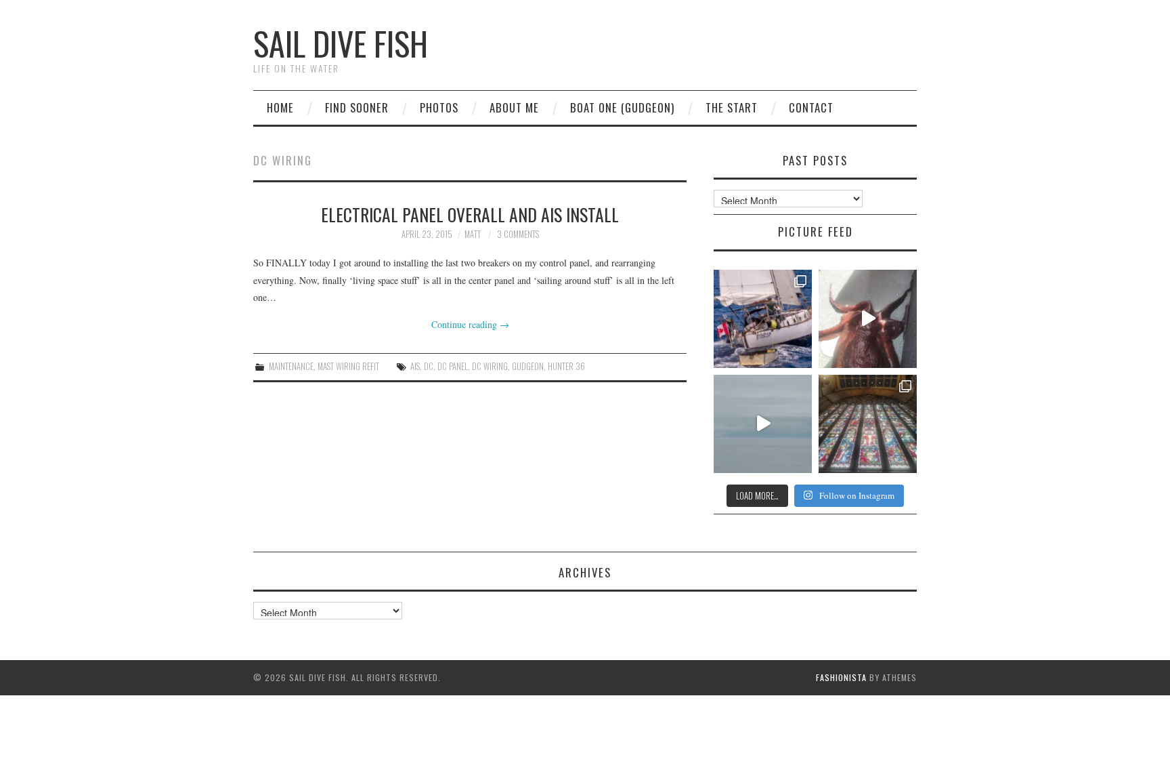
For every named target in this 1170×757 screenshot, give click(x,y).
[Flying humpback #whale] (763, 424)
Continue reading (470, 324)
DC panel (452, 366)
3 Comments (518, 234)
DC (428, 366)
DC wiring (490, 366)
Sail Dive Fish (340, 43)
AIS (415, 366)
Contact (811, 107)
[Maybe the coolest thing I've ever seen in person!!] (868, 319)
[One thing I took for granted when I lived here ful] (868, 424)
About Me (514, 107)
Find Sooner (357, 107)
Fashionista (841, 677)
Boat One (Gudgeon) (622, 107)
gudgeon (528, 366)
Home (280, 107)
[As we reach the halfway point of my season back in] (763, 319)
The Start (732, 107)
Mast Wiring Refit (348, 366)
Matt (472, 234)
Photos (439, 107)
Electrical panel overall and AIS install (470, 214)
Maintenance (291, 366)
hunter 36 (566, 366)
